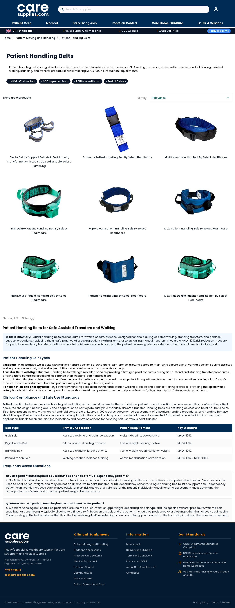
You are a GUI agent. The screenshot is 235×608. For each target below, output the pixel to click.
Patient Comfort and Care (89, 584)
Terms (215, 602)
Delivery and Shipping (139, 550)
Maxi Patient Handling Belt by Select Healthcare (195, 228)
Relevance (191, 98)
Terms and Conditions (139, 555)
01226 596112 (12, 570)
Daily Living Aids (83, 573)
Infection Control (84, 567)
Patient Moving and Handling (91, 544)
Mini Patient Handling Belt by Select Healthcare (196, 157)
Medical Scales (83, 578)
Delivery (226, 602)
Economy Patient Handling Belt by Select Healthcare (117, 157)
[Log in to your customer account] (216, 9)
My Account (133, 544)
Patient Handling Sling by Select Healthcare (117, 296)
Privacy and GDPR (136, 561)
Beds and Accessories (87, 550)
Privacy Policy (200, 602)
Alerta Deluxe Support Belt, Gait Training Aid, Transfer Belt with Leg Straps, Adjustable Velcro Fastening (39, 161)
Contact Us (132, 573)
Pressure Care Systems (88, 555)
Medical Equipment (85, 561)
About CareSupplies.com (141, 567)
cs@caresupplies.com (19, 575)
